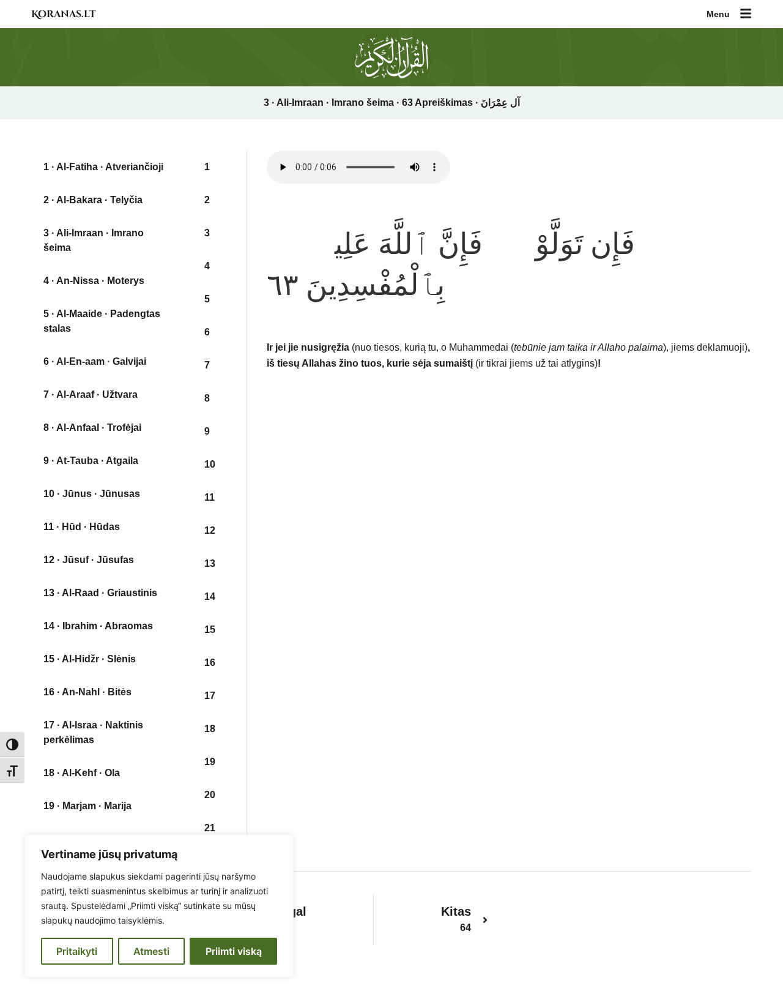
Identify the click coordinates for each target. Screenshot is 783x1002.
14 (209, 596)
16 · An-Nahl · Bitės (87, 692)
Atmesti (151, 951)
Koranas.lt (63, 14)
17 (209, 695)
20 (209, 795)
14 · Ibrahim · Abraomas (98, 626)
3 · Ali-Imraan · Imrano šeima (93, 240)
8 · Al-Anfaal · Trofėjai (92, 427)
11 (209, 497)
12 (209, 530)
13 (209, 563)
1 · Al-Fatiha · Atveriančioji (103, 167)
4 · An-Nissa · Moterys (93, 280)
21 (209, 828)
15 (209, 629)
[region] (159, 906)
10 (209, 464)
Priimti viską (234, 951)
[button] (746, 14)
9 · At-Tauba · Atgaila (90, 460)
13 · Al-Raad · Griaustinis (100, 593)
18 (209, 728)
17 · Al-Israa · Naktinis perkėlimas (93, 732)
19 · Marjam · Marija (87, 806)
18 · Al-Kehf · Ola (81, 773)
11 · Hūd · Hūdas (81, 527)
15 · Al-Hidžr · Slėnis (89, 659)
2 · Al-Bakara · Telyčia (93, 200)
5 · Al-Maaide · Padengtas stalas (101, 321)
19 (209, 762)
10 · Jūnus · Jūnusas (91, 493)
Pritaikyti (76, 951)
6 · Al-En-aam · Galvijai (94, 361)
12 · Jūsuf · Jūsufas (88, 560)
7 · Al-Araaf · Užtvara (90, 394)
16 (209, 662)
